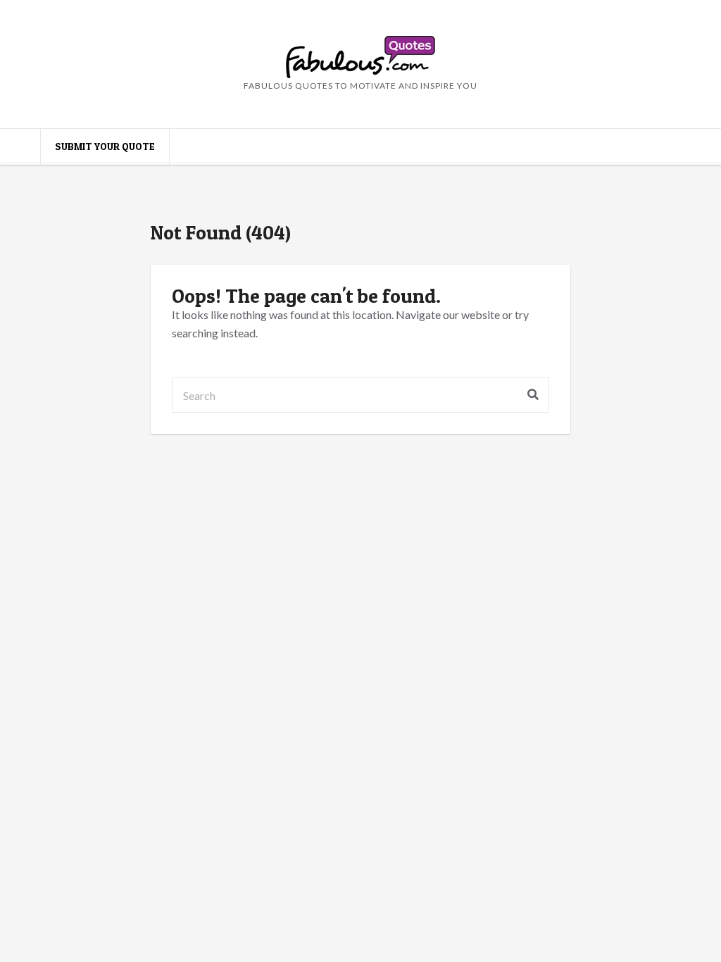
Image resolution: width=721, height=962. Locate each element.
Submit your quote (105, 146)
